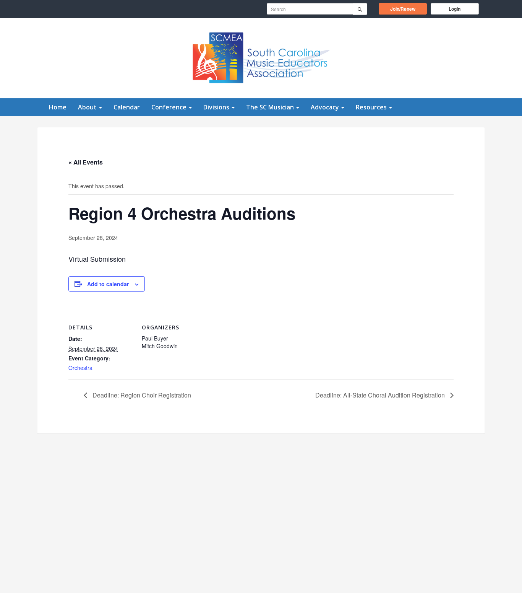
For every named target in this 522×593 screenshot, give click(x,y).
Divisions (217, 107)
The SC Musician (270, 107)
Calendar (126, 107)
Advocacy (325, 107)
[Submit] (360, 9)
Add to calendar (108, 284)
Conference (169, 107)
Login (454, 8)
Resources (372, 107)
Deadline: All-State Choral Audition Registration (380, 395)
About (88, 107)
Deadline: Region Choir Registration (141, 395)
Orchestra (80, 367)
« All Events (85, 162)
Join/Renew (408, 8)
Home (57, 107)
